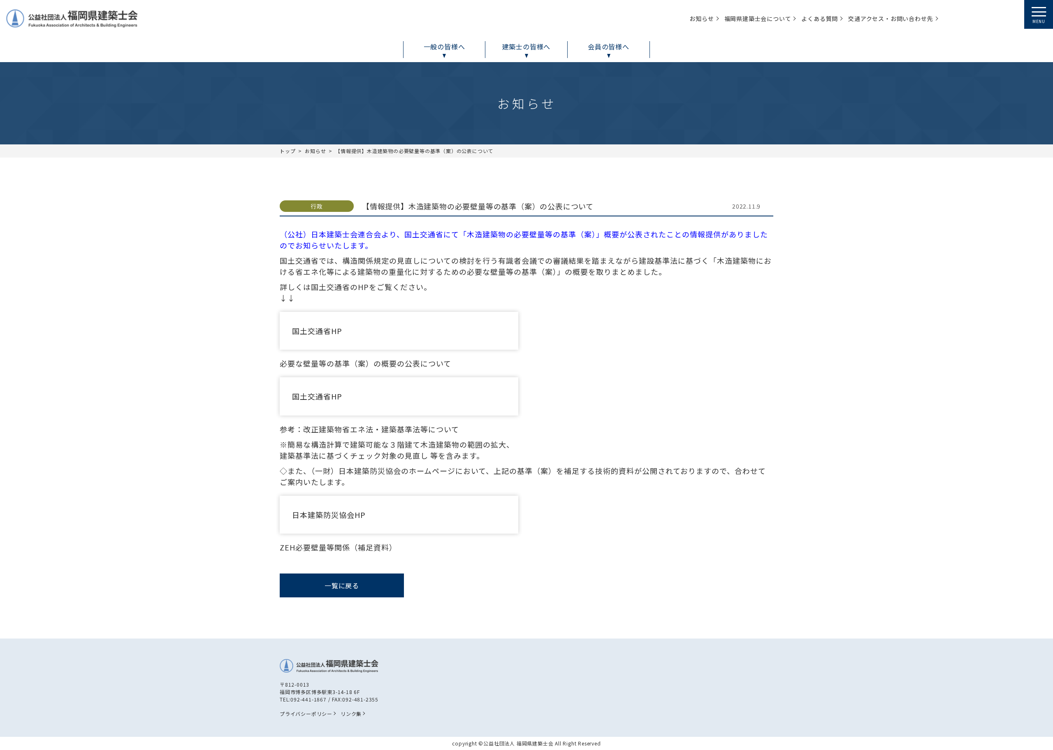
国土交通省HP (317, 330)
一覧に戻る (342, 585)
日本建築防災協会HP (329, 514)
